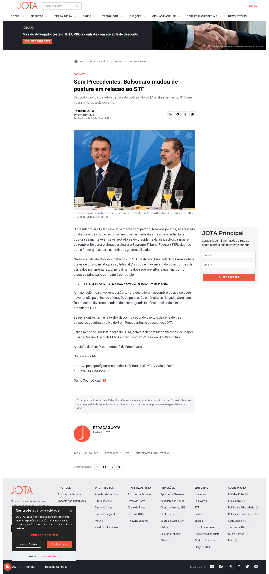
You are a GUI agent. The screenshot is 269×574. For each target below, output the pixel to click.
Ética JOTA (234, 500)
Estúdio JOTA (236, 494)
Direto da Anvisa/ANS (173, 507)
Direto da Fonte (136, 507)
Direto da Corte (103, 507)
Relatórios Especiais (106, 527)
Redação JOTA (84, 111)
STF (197, 507)
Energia (199, 520)
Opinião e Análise (205, 527)
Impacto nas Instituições (72, 500)
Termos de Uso (237, 527)
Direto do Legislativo (106, 514)
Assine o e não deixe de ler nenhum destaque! (130, 284)
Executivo (200, 494)
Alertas (164, 540)
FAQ (13, 567)
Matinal (99, 520)
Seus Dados (235, 520)
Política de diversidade (241, 514)
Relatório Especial (138, 520)
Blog (230, 540)
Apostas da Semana (69, 494)
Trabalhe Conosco (56, 567)
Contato (30, 567)
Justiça (199, 514)
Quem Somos (236, 533)
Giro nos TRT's (136, 514)
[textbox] (60, 6)
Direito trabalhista (205, 540)
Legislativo (201, 500)
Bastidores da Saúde (172, 500)
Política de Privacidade (241, 507)
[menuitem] (18, 16)
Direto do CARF (103, 500)
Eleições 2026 (203, 547)
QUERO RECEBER (229, 277)
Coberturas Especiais (207, 533)
